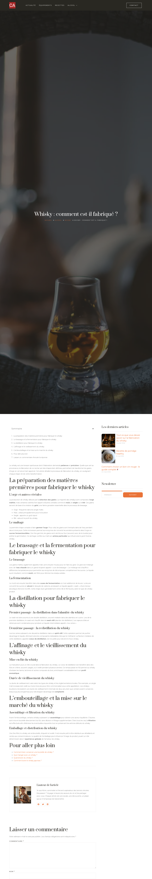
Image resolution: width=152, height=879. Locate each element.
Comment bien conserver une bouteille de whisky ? (34, 752)
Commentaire (16, 841)
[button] (93, 428)
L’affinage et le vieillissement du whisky (29, 447)
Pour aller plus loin (21, 454)
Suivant (133, 495)
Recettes (59, 5)
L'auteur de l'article (48, 785)
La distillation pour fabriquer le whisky (28, 443)
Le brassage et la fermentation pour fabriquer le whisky (35, 439)
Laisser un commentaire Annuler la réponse (30, 457)
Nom (12, 871)
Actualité (31, 5)
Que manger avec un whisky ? (25, 755)
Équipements (45, 5)
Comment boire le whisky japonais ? (28, 761)
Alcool (71, 5)
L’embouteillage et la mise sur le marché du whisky (33, 450)
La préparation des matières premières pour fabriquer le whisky (37, 436)
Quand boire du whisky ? (23, 758)
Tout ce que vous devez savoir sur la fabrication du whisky (128, 438)
